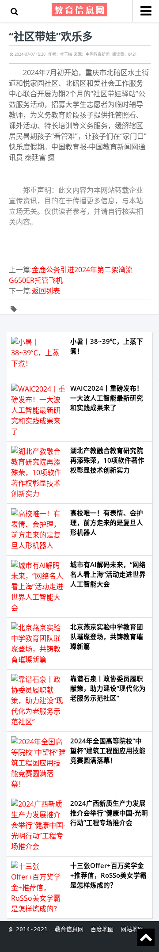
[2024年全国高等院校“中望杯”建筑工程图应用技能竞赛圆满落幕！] (38, 762)
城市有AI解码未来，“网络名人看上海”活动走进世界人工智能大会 (108, 574)
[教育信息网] (80, 9)
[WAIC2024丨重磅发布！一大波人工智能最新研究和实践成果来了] (38, 410)
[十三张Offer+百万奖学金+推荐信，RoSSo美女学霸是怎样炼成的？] (38, 887)
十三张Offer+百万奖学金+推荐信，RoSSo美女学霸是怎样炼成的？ (108, 875)
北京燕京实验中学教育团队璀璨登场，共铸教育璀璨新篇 (106, 637)
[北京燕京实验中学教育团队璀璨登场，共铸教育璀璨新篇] (38, 643)
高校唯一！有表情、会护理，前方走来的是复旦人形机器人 (106, 523)
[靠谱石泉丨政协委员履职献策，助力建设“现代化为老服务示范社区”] (38, 700)
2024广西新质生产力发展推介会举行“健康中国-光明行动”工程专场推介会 (109, 813)
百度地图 (102, 929)
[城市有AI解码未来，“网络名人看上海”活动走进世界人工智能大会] (38, 586)
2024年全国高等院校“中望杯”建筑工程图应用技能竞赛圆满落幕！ (108, 751)
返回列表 (46, 291)
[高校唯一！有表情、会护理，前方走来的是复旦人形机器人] (38, 529)
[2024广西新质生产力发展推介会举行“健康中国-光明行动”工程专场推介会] (38, 825)
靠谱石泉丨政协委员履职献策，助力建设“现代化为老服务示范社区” (108, 688)
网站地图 (132, 929)
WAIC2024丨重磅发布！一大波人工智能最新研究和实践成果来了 (106, 398)
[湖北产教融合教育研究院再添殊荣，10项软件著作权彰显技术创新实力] (38, 472)
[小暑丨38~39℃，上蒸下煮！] (38, 355)
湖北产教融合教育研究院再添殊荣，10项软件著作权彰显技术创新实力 (107, 460)
